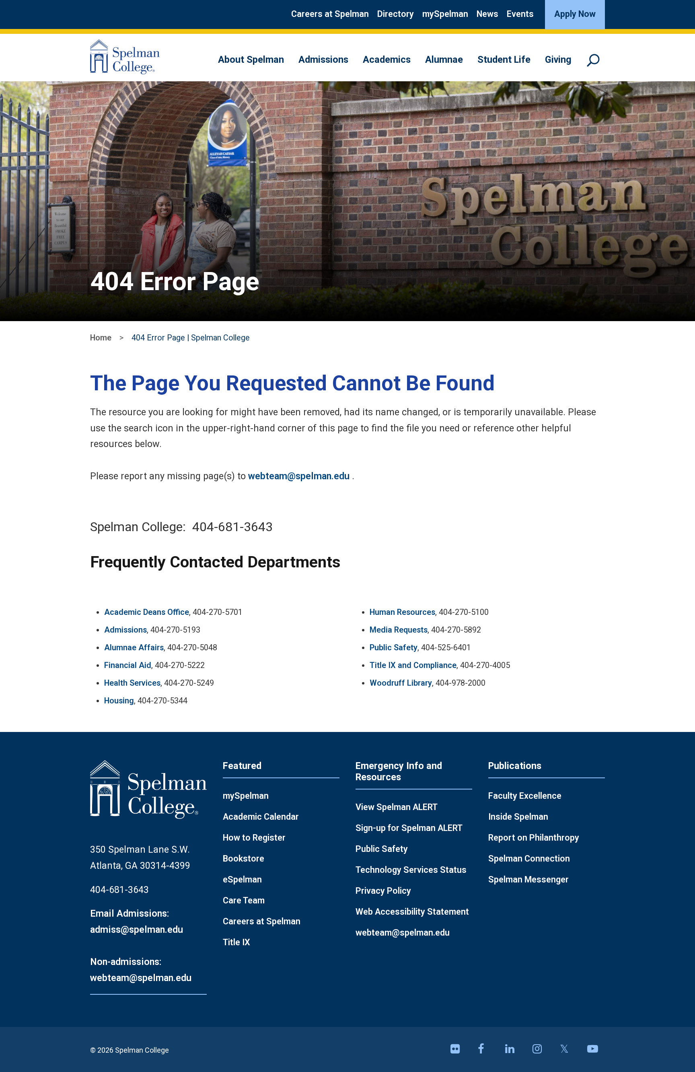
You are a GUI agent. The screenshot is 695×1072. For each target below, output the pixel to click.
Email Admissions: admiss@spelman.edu (136, 921)
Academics (387, 59)
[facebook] (487, 1049)
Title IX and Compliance (413, 665)
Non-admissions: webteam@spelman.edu (140, 969)
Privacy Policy (383, 891)
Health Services (132, 683)
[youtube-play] (596, 1049)
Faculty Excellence (524, 796)
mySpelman (445, 14)
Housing (119, 700)
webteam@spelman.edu (299, 476)
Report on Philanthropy (533, 838)
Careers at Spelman (330, 14)
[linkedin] (514, 1049)
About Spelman (251, 59)
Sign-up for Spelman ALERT (409, 828)
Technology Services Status (411, 870)
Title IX (236, 942)
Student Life (504, 59)
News (487, 14)
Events (520, 14)
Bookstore (243, 858)
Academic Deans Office (146, 612)
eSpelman (242, 879)
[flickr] (459, 1049)
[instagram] (541, 1049)
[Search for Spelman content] (596, 64)
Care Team (244, 900)
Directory (395, 14)
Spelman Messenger (528, 879)
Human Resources (402, 612)
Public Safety (393, 647)
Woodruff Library (401, 683)
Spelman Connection (529, 858)
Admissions (323, 59)
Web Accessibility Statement (412, 912)
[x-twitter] (569, 1049)
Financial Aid (127, 665)
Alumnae (444, 59)
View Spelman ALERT (397, 807)
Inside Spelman (518, 817)
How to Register (254, 838)
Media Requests (399, 630)
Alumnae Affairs (134, 647)
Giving (558, 59)
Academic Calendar (261, 817)
